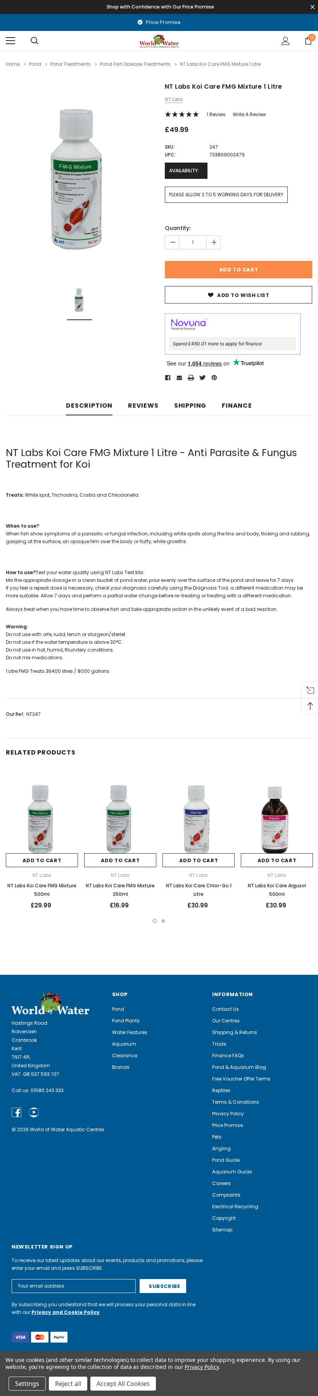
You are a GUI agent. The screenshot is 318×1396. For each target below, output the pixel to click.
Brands (121, 1067)
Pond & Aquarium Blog (239, 1067)
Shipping (190, 406)
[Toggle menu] (10, 40)
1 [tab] (155, 921)
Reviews (143, 406)
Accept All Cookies (123, 1383)
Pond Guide (226, 1160)
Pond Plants (126, 1020)
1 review (216, 114)
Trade (219, 1044)
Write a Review (249, 114)
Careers (221, 1183)
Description (89, 406)
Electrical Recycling (235, 1206)
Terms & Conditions (235, 1102)
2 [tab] (163, 921)
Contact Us (225, 1009)
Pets (216, 1137)
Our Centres (226, 1020)
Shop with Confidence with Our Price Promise (160, 6)
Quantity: (177, 228)
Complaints (226, 1195)
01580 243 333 (47, 1090)
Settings (27, 1383)
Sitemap (222, 1229)
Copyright (224, 1218)
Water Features (129, 1032)
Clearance (124, 1055)
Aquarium (124, 1044)
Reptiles (221, 1090)
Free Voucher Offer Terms (241, 1078)
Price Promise (163, 22)
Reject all (68, 1383)
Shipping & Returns (234, 1032)
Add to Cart (42, 860)
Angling (221, 1148)
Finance (237, 406)
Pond (118, 1009)
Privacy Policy (228, 1113)
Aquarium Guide (232, 1171)
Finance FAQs (228, 1055)
